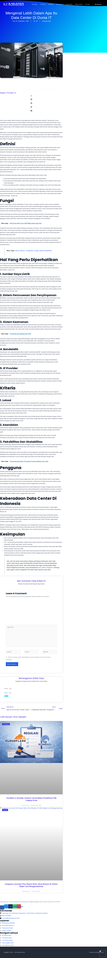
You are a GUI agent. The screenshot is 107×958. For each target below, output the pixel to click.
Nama (6, 688)
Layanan (50, 4)
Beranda (34, 4)
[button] (98, 4)
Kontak (87, 4)
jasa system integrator (45, 567)
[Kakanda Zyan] (13, 4)
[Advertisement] (31, 612)
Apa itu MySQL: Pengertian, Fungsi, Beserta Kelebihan (33, 250)
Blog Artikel (79, 4)
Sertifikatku (59, 4)
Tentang (42, 4)
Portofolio (69, 4)
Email (6, 693)
